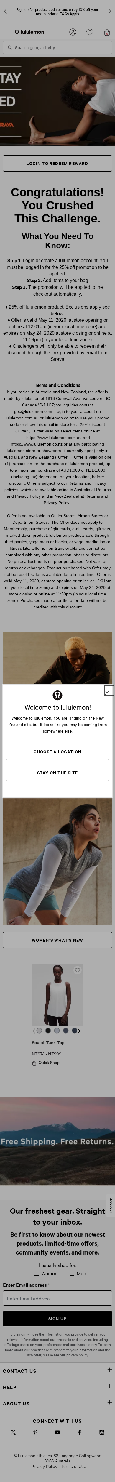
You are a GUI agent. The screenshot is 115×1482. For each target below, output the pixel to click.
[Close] (109, 690)
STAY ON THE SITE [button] (57, 772)
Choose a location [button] (57, 751)
